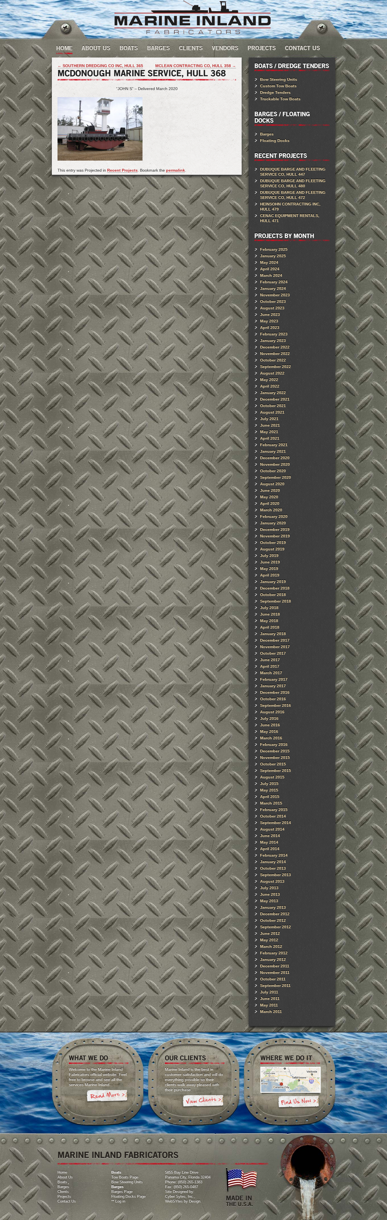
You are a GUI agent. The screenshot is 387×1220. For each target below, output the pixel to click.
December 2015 (275, 751)
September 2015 (275, 770)
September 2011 (275, 985)
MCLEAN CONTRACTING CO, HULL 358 (195, 65)
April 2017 (269, 666)
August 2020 (272, 484)
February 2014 (274, 855)
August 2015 (272, 777)
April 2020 (269, 503)
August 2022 (272, 373)
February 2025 (274, 249)
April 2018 (269, 627)
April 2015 (269, 796)
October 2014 (273, 816)
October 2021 (273, 405)
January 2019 (273, 581)
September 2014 (275, 822)
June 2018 (270, 614)
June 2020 (270, 490)
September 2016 (275, 705)
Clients (191, 48)
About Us (96, 48)
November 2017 (275, 646)
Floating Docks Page (128, 1196)
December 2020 (275, 457)
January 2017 (273, 686)
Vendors (225, 48)
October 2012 (273, 920)
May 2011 (269, 1005)
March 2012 (271, 946)
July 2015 (269, 783)
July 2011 (269, 992)
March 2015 (271, 803)
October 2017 (273, 653)
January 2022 (273, 392)
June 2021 (270, 425)
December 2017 (275, 640)
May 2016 (269, 731)
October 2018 (273, 594)
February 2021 (274, 444)
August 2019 (272, 549)
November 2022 (275, 353)
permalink (175, 170)
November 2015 (275, 757)
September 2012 (275, 927)
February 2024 (274, 282)
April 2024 (269, 269)
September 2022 (275, 366)
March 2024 (271, 275)
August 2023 (272, 308)
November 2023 (275, 295)
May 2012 (269, 940)
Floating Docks (275, 140)
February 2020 (274, 516)
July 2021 (269, 418)
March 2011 (271, 1011)
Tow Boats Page (124, 1177)
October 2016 (273, 699)
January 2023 (273, 340)
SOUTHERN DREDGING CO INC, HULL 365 (100, 65)
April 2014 (269, 848)
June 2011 (270, 998)
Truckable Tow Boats (280, 99)
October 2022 (273, 360)
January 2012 (273, 959)
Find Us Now (298, 1103)
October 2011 (273, 979)
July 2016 (269, 718)
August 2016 (272, 712)
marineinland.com (192, 17)
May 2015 (269, 790)
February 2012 (274, 953)
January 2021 (273, 451)
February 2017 (274, 679)
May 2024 (269, 262)
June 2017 (270, 659)
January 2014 (273, 861)
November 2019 (275, 536)
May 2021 (269, 431)
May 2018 (269, 620)
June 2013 (270, 894)
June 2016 (270, 725)
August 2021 (272, 412)
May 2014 (269, 842)
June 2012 (270, 933)
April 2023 (269, 327)
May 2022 (269, 379)
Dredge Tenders (275, 92)
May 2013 (269, 901)
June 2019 (270, 562)
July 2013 (269, 887)
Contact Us (302, 48)
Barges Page (122, 1191)
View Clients (203, 1102)
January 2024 (273, 288)
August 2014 (272, 829)
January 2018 (273, 633)
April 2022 (269, 386)
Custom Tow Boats (278, 86)
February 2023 (274, 334)
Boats (129, 48)
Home (64, 48)
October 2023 (273, 301)
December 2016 (275, 692)
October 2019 (273, 542)
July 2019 (269, 555)
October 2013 (273, 868)
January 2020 (273, 523)
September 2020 (275, 477)
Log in (120, 1201)
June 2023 (270, 314)
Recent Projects (122, 170)
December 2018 (275, 588)
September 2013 (275, 874)
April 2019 (269, 575)
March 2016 (271, 738)
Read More (107, 1097)
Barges (158, 48)
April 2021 (269, 438)
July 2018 (269, 607)
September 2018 (275, 601)
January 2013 (273, 907)
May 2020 (269, 497)
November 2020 (275, 464)
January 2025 (273, 256)
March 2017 (271, 672)
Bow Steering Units (278, 79)
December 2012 (275, 914)
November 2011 (275, 972)
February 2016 (274, 744)
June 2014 (270, 835)
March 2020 (271, 510)
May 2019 (269, 568)
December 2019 (275, 529)
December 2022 (275, 347)
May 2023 (269, 321)
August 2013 (272, 881)
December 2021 (275, 399)
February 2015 (274, 809)
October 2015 (273, 764)
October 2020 (273, 471)
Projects (262, 48)
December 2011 (274, 966)
